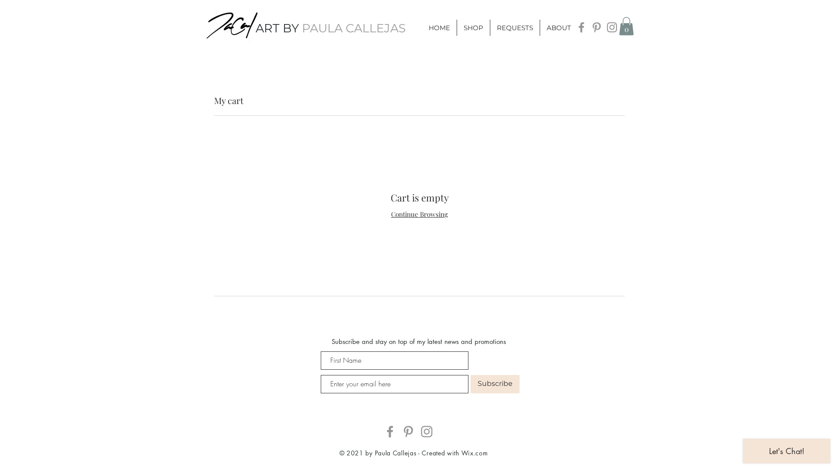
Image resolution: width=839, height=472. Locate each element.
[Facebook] (581, 27)
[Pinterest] (596, 27)
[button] (626, 26)
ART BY (331, 28)
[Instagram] (612, 27)
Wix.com (474, 453)
